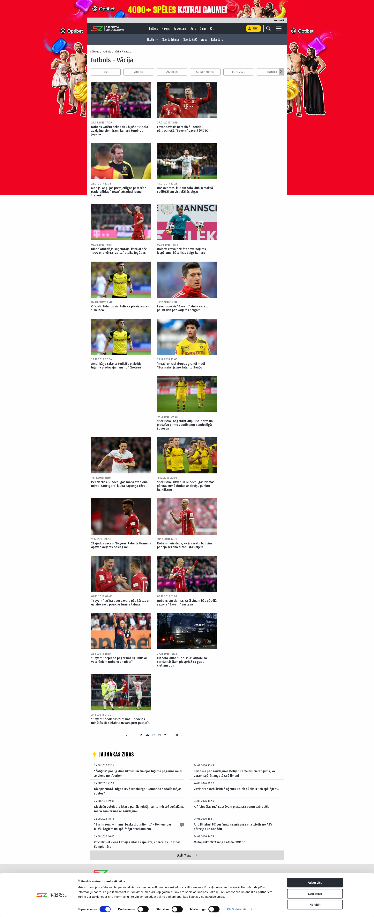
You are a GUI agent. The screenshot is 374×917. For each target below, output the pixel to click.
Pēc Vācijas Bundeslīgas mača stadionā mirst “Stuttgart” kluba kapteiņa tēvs (119, 484)
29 (165, 735)
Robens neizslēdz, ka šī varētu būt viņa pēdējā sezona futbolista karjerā (185, 545)
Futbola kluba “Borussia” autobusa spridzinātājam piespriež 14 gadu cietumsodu (182, 661)
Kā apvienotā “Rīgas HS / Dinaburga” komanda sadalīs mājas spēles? (138, 791)
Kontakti (278, 20)
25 (141, 735)
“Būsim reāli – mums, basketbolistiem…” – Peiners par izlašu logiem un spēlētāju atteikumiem (132, 827)
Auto (193, 28)
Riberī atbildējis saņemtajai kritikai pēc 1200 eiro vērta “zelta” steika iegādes (119, 251)
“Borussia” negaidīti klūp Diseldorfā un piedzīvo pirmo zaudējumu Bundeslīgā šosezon (185, 424)
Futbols (153, 28)
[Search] (268, 28)
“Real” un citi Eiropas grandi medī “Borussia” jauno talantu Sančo (181, 365)
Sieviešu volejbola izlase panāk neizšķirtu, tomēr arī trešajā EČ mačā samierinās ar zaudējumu (139, 809)
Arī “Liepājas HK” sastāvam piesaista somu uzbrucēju (231, 807)
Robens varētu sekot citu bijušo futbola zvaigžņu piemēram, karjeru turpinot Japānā (119, 130)
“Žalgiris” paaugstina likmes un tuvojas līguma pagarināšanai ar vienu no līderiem (138, 773)
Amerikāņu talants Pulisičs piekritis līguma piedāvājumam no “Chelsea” (116, 365)
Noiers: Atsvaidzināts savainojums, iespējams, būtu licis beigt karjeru (182, 251)
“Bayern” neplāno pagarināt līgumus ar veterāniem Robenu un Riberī (119, 660)
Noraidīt (315, 904)
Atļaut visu (315, 882)
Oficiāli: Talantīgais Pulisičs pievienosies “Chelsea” (120, 308)
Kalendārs (217, 39)
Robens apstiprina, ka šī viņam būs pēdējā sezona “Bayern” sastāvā (187, 602)
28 (159, 735)
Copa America (205, 72)
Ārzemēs (172, 72)
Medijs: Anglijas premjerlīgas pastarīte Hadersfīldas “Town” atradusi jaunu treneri (118, 191)
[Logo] (107, 28)
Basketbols (180, 28)
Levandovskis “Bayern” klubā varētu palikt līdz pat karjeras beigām (182, 308)
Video (204, 39)
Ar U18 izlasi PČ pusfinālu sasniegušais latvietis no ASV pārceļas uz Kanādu (233, 827)
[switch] (143, 909)
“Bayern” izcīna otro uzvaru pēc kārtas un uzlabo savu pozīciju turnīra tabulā (120, 602)
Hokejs (166, 28)
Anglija (138, 72)
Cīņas (203, 28)
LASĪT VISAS (184, 855)
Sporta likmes (170, 39)
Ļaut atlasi (315, 893)
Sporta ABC (190, 39)
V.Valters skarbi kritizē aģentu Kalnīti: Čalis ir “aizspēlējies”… (237, 789)
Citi (212, 28)
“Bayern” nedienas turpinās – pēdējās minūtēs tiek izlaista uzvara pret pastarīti (120, 721)
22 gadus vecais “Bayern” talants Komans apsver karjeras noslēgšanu (121, 545)
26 (147, 735)
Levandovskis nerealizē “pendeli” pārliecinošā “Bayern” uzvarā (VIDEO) (183, 128)
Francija (272, 72)
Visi (105, 72)
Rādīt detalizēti (237, 909)
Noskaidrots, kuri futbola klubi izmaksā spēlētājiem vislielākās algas (185, 190)
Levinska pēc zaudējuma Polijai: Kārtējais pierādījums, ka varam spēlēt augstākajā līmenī (234, 773)
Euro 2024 (238, 72)
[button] (281, 71)
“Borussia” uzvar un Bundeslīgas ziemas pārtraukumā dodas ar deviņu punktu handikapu (185, 485)
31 (176, 735)
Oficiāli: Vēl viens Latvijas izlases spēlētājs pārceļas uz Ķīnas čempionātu (137, 844)
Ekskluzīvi (152, 39)
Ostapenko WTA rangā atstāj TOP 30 (219, 842)
